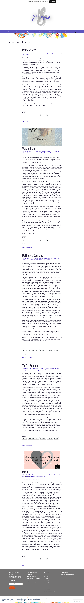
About (45, 574)
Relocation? (29, 50)
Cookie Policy (29, 600)
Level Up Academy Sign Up (50, 591)
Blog (28, 32)
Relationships (25, 154)
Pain (23, 54)
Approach (29, 576)
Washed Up (28, 148)
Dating (24, 152)
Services (34, 32)
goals (53, 53)
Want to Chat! (47, 589)
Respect (32, 54)
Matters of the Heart (48, 151)
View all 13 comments (28, 121)
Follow (12, 587)
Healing (32, 152)
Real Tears (29, 582)
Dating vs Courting (32, 255)
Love (42, 152)
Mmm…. (26, 471)
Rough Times (56, 151)
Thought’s (46, 576)
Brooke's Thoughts (37, 53)
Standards (36, 154)
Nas (51, 152)
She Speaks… (42, 32)
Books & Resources (65, 32)
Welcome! (46, 572)
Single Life (42, 259)
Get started (52, 1)
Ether (28, 152)
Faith (50, 53)
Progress (27, 54)
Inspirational (58, 53)
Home (9, 32)
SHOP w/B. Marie (53, 32)
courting (57, 258)
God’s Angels (31, 578)
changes (47, 53)
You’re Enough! (30, 365)
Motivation (47, 152)
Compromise (57, 474)
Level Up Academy (19, 32)
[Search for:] (75, 32)
